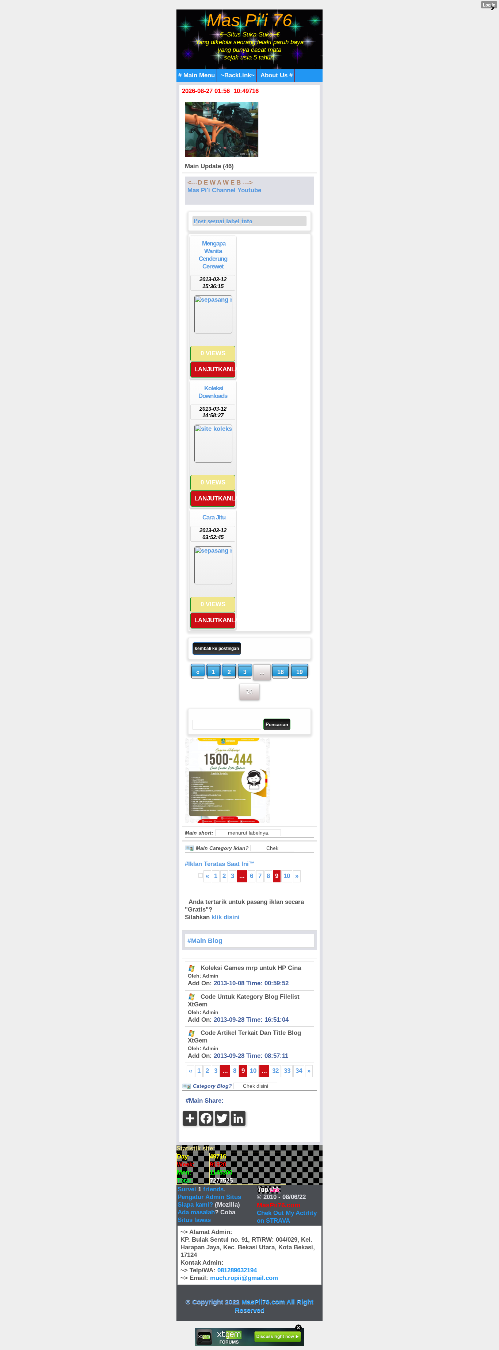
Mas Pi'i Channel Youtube (224, 190)
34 (299, 1070)
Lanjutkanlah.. (214, 369)
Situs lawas (194, 1219)
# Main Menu (196, 75)
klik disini (226, 917)
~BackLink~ (238, 75)
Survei (188, 1189)
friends (213, 1189)
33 (287, 1070)
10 (286, 876)
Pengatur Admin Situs (209, 1197)
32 (275, 1070)
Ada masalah (196, 1212)
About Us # (276, 75)
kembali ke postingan (217, 648)
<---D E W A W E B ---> (220, 182)
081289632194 (237, 1270)
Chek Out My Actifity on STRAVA (287, 1217)
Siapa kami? (195, 1204)
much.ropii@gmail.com (244, 1277)
